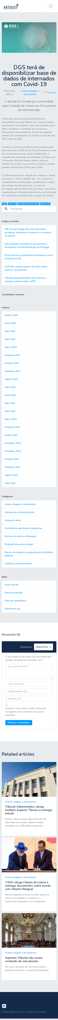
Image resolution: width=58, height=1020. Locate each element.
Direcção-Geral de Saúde (28, 203)
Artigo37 (52, 92)
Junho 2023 (10, 323)
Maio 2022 (10, 403)
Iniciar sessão (12, 584)
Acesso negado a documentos (30, 92)
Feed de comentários (15, 600)
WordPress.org (12, 608)
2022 (4, 203)
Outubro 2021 (12, 459)
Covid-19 (12, 203)
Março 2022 (11, 419)
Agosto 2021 (11, 475)
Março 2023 (11, 347)
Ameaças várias (13, 520)
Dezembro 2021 (13, 443)
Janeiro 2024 (11, 315)
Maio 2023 (10, 331)
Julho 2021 (10, 483)
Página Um (45, 203)
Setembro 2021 (12, 467)
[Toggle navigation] (51, 6)
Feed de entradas (14, 592)
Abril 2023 (10, 339)
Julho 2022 (10, 387)
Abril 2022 (10, 411)
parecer (48, 132)
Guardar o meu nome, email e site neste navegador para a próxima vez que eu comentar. (25, 712)
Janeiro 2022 (11, 435)
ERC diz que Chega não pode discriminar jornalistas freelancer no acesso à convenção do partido (28, 232)
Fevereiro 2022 (12, 427)
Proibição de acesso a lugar (19, 544)
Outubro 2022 (12, 363)
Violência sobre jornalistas (18, 563)
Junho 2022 (10, 395)
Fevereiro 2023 (12, 355)
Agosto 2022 (11, 379)
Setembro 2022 (12, 371)
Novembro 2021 (13, 451)
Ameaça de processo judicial (19, 512)
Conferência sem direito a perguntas (23, 528)
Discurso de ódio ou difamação (20, 536)
